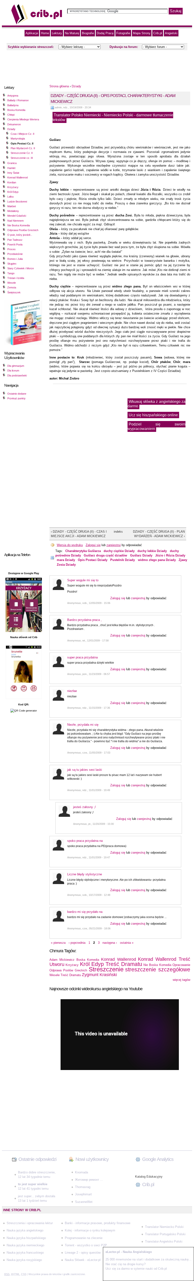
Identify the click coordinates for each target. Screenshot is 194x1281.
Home (45, 33)
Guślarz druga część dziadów (105, 555)
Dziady (11, 129)
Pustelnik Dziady (122, 560)
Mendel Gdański (16, 215)
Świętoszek (14, 292)
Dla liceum (13, 370)
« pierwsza (58, 943)
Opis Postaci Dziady (92, 560)
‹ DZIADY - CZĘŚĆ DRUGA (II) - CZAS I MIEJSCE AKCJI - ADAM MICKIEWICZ (79, 534)
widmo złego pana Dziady (157, 560)
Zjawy (183, 560)
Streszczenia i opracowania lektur (30, 1223)
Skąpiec (12, 263)
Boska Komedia (16, 110)
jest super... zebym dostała (36, 1196)
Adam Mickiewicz (62, 959)
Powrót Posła (14, 244)
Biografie (88, 33)
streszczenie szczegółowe (157, 969)
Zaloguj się (93, 545)
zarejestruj (113, 545)
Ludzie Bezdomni (17, 201)
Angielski (171, 33)
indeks (116, 531)
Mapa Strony (141, 33)
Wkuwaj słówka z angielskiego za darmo (156, 404)
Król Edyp (12, 191)
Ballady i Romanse (18, 100)
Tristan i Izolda (15, 278)
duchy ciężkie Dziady (119, 551)
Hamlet (11, 168)
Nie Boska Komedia (18, 225)
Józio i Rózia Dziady (170, 555)
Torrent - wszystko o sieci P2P (86, 1245)
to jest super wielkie (32, 1184)
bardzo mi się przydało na (84, 912)
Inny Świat (13, 172)
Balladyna (12, 105)
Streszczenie (106, 969)
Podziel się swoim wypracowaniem (156, 426)
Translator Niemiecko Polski (164, 1227)
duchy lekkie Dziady (152, 551)
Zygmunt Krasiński (99, 974)
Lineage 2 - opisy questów (83, 1252)
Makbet (11, 206)
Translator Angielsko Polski (163, 1241)
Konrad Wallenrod (17, 177)
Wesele (11, 282)
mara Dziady (66, 560)
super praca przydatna (82, 657)
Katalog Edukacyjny (149, 1176)
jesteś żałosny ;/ (84, 807)
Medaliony (13, 211)
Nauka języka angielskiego (25, 1230)
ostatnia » (126, 943)
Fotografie (123, 33)
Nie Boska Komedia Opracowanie (166, 965)
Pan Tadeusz (14, 239)
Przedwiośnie (15, 254)
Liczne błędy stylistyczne (84, 874)
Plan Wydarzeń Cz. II (23, 148)
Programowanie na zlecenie (83, 1238)
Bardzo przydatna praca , (84, 620)
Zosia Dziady (66, 564)
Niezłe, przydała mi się (82, 724)
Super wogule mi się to (82, 580)
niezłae (72, 691)
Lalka (10, 196)
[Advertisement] (97, 65)
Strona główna (59, 86)
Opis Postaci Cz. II (22, 143)
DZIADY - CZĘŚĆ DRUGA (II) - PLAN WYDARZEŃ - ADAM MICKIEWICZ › (159, 534)
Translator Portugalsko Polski (165, 1234)
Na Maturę (72, 33)
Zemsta (11, 287)
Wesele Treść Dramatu (65, 975)
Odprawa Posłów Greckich (22, 230)
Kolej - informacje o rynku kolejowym (90, 1230)
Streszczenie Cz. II (22, 153)
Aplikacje (32, 33)
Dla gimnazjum (15, 365)
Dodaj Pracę (105, 33)
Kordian (11, 182)
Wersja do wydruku (70, 545)
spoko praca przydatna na (85, 841)
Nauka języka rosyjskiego (24, 1260)
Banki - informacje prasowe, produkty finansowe (97, 1223)
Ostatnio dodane (16, 393)
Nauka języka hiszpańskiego (26, 1238)
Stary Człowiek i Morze (20, 268)
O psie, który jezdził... (19, 234)
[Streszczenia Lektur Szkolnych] (36, 23)
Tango (10, 273)
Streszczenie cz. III (22, 157)
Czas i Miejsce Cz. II (22, 133)
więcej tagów (181, 980)
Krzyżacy (12, 187)
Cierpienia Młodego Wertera (23, 119)
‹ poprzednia (77, 943)
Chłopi (10, 114)
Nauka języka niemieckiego (25, 1245)
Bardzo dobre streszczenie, (37, 1172)
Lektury (57, 33)
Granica (12, 163)
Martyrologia (18, 138)
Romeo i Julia (15, 258)
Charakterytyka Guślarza (83, 551)
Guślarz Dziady (141, 555)
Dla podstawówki (17, 375)
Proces (11, 249)
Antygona (12, 95)
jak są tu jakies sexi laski (84, 769)
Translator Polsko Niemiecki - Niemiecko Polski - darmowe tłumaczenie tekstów (113, 117)
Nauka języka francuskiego (25, 1252)
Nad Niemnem (15, 220)
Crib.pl (157, 33)
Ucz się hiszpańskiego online (153, 415)
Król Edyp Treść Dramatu (111, 964)
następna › (109, 943)
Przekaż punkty (16, 398)
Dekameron (14, 124)
